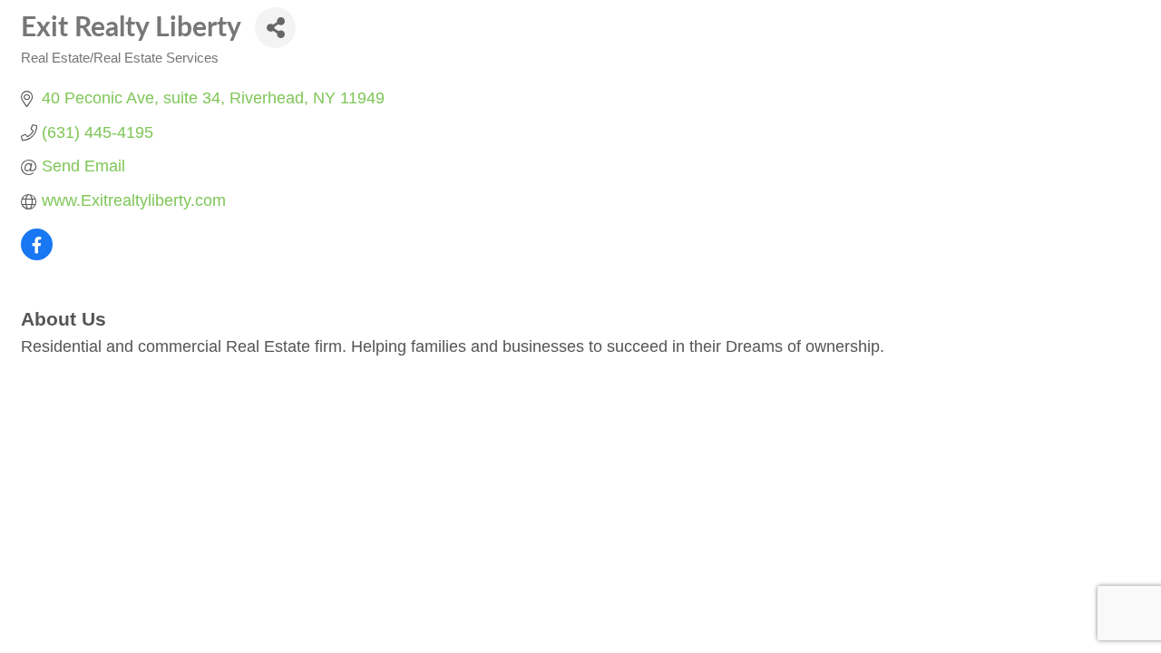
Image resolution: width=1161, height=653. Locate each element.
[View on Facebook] (37, 255)
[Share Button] (275, 27)
